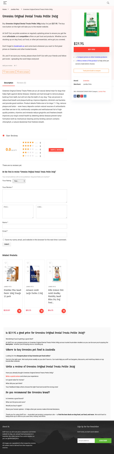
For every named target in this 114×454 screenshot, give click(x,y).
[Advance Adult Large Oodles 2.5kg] (34, 274)
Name (5, 222)
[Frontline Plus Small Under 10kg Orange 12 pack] (12, 274)
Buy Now (91, 49)
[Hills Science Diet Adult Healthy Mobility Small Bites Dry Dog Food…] (56, 274)
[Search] (108, 3)
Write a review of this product (87, 61)
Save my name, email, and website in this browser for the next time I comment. (36, 240)
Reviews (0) (21, 83)
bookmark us (19, 46)
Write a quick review (13, 376)
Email (5, 231)
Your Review (7, 187)
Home (4, 9)
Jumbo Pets (15, 9)
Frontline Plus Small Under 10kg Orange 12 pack (12, 293)
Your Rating (6, 181)
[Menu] (5, 3)
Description (8, 83)
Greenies (86, 81)
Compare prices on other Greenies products (92, 57)
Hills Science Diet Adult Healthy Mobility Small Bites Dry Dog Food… (55, 296)
